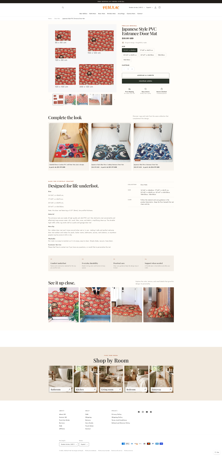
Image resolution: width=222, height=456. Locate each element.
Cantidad (125, 65)
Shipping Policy (117, 417)
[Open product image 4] (158, 304)
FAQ (60, 426)
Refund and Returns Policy (121, 423)
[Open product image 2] (95, 304)
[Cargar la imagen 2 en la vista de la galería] (70, 99)
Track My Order (64, 420)
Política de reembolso (90, 450)
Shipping (88, 417)
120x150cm (126, 60)
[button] (63, 7)
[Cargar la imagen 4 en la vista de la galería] (94, 99)
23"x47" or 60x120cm (147, 55)
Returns (88, 420)
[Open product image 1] (63, 304)
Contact (88, 429)
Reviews (62, 423)
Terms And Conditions (119, 420)
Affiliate (62, 429)
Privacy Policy (117, 414)
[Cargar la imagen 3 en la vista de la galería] (82, 99)
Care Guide (89, 423)
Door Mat (57, 18)
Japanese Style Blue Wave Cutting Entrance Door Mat (107, 164)
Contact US (63, 417)
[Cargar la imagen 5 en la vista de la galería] (106, 99)
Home (50, 18)
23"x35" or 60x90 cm (130, 55)
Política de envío (128, 450)
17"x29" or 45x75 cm (146, 50)
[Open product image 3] (127, 304)
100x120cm (161, 55)
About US (62, 414)
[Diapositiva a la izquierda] (50, 99)
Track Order (89, 426)
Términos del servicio (116, 450)
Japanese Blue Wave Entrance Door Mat (146, 164)
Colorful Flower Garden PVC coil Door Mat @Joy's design (66, 164)
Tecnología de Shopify (77, 450)
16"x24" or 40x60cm (129, 50)
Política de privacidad (104, 450)
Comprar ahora (145, 81)
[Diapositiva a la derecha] (114, 99)
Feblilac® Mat (67, 450)
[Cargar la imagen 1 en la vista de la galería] (58, 99)
